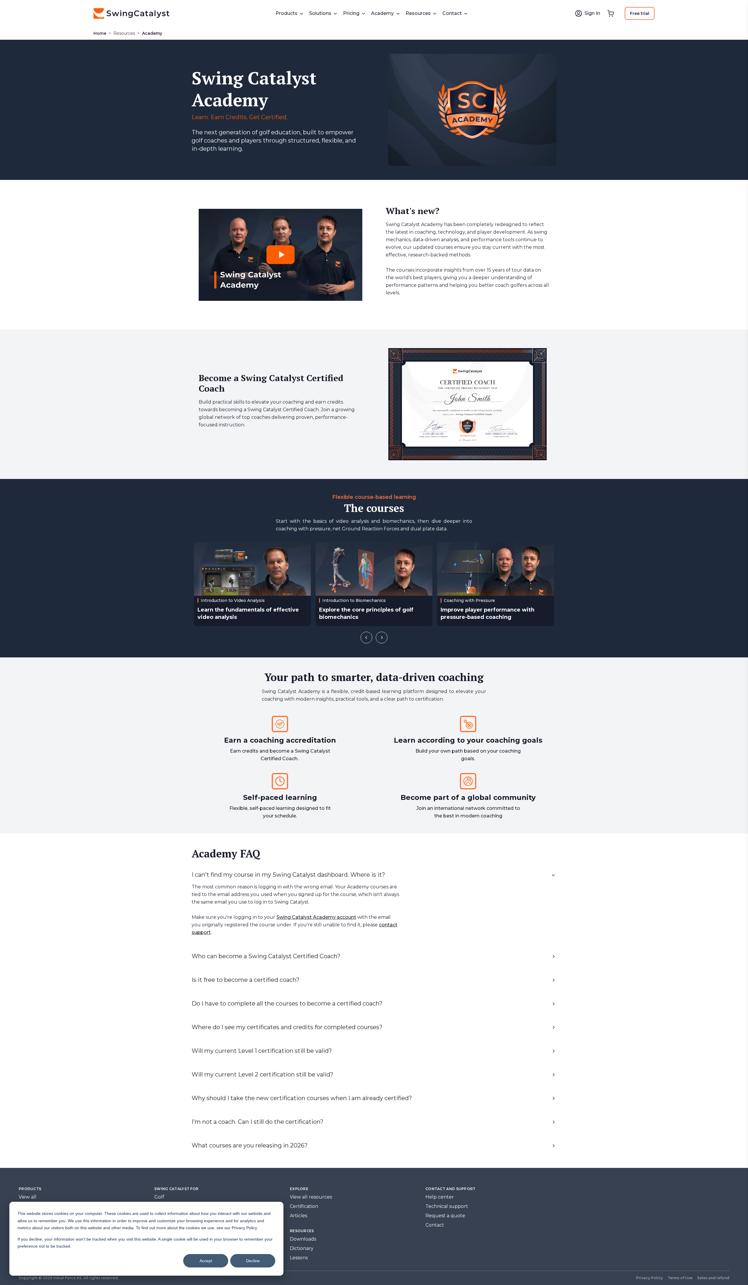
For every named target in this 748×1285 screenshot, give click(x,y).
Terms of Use (680, 1278)
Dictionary (302, 1248)
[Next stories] (381, 637)
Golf (159, 1197)
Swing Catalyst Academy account (316, 917)
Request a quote (445, 1215)
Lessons (299, 1257)
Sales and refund (713, 1278)
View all (28, 1197)
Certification (304, 1206)
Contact (434, 1225)
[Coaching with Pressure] (495, 584)
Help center (439, 1197)
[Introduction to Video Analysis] (252, 584)
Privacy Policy (649, 1278)
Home (100, 33)
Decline (253, 1260)
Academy (152, 33)
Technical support (446, 1206)
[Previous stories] (366, 637)
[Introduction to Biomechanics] (374, 584)
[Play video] (280, 254)
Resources (124, 33)
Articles (298, 1215)
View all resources (311, 1197)
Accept (206, 1260)
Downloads (303, 1239)
